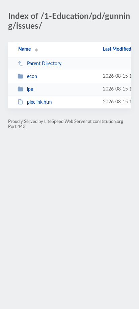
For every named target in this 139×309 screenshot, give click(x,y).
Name (24, 49)
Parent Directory (44, 63)
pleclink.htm (39, 102)
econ (32, 76)
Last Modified (117, 49)
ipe (30, 89)
